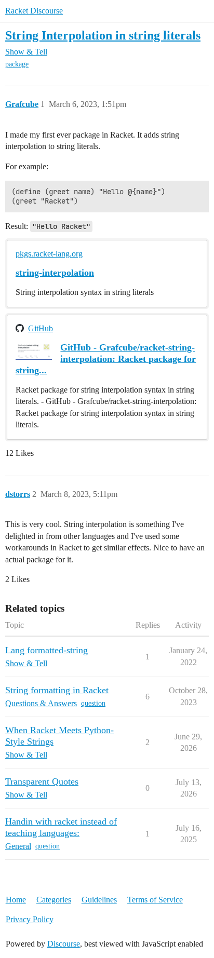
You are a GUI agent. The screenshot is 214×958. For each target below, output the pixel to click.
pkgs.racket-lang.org (49, 253)
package (17, 64)
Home (16, 899)
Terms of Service (155, 899)
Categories (53, 899)
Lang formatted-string (46, 650)
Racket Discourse (34, 10)
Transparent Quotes (41, 781)
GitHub (40, 328)
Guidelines (99, 899)
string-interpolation (55, 272)
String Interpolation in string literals (102, 35)
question (93, 703)
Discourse (63, 943)
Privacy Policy (30, 919)
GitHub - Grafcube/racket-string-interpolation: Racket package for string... (106, 358)
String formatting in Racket (57, 690)
